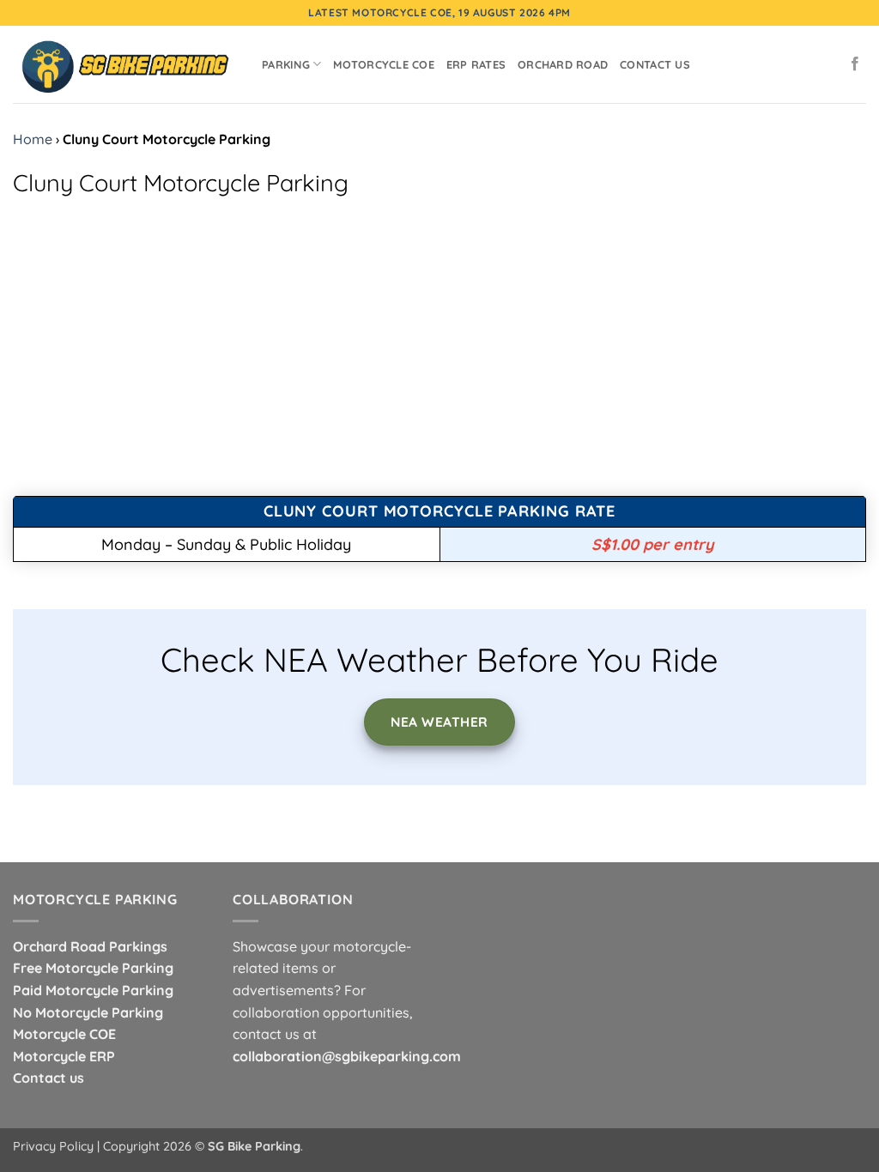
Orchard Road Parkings (90, 946)
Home (32, 139)
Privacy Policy (53, 1146)
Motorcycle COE (383, 64)
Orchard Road (563, 64)
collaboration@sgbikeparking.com (347, 1056)
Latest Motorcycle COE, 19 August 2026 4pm (439, 12)
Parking (286, 64)
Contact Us (655, 64)
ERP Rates (476, 64)
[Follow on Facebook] (855, 64)
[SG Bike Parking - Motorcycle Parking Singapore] (124, 64)
